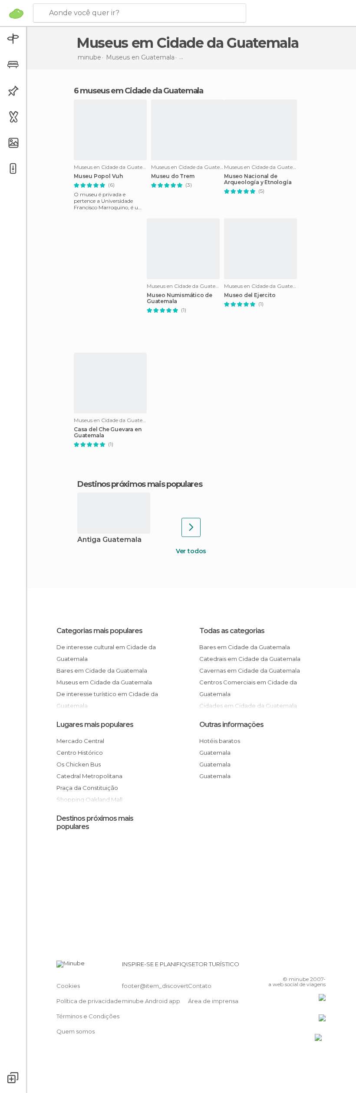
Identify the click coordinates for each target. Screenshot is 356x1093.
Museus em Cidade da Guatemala (104, 682)
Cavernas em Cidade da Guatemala (249, 670)
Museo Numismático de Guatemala (179, 298)
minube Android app (151, 1000)
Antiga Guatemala (109, 540)
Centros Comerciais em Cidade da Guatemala (248, 688)
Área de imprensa (213, 1000)
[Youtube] (319, 966)
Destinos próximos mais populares (139, 484)
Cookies (68, 985)
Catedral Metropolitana (89, 776)
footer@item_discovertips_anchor (170, 985)
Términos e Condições (87, 1016)
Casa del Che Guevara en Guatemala (107, 432)
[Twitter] (297, 966)
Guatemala (215, 752)
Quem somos (75, 1031)
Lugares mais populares (94, 724)
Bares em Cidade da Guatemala (101, 670)
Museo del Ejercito (249, 295)
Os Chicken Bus (78, 764)
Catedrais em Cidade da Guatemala (249, 658)
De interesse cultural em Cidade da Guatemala (106, 653)
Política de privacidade (89, 1000)
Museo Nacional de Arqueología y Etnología (257, 179)
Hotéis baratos (219, 740)
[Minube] (16, 13)
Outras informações (231, 724)
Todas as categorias (231, 631)
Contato (199, 985)
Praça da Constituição (87, 787)
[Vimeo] (308, 966)
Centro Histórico (79, 752)
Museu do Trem (172, 176)
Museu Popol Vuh (98, 176)
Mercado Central (80, 740)
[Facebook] (286, 966)
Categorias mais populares (99, 631)
